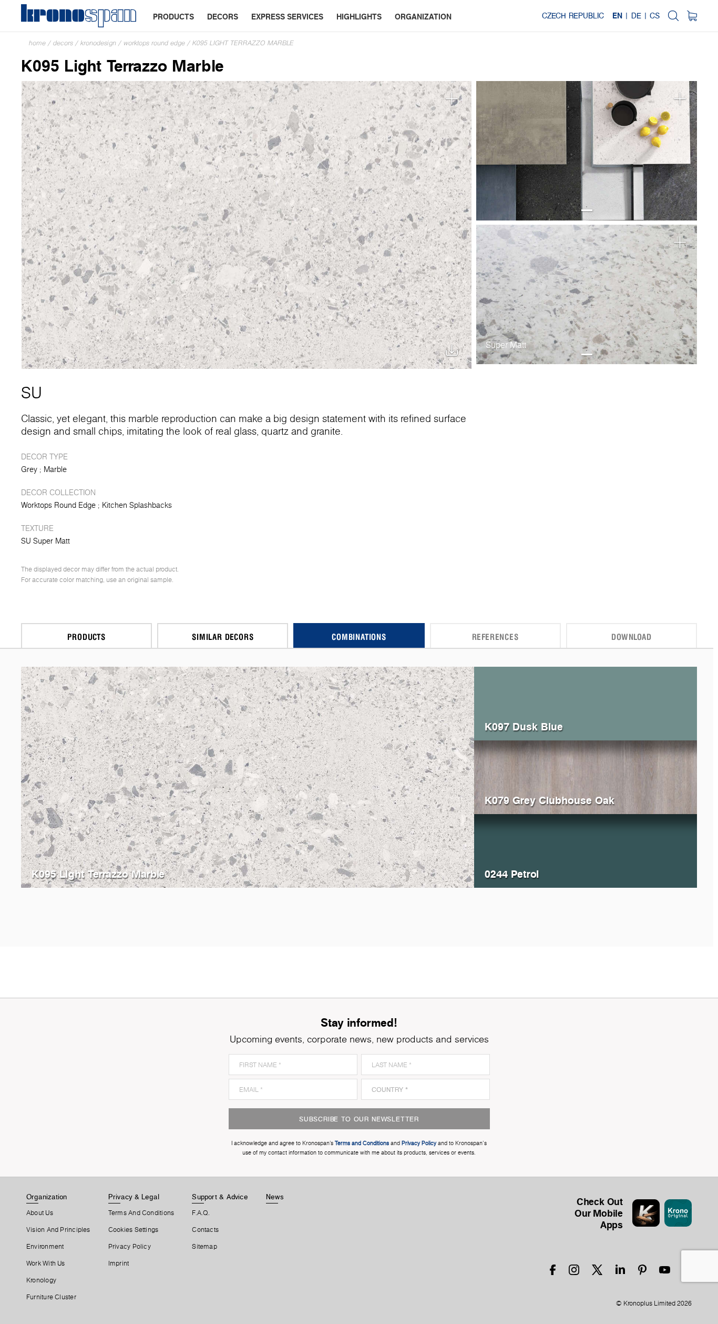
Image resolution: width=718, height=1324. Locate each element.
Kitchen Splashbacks (137, 505)
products (173, 16)
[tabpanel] (587, 150)
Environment (45, 1246)
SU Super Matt (45, 541)
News (275, 1196)
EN (617, 16)
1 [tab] (586, 210)
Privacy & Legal (133, 1196)
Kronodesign (98, 42)
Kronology (41, 1280)
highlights (359, 16)
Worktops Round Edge (154, 42)
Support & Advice (220, 1196)
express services (287, 16)
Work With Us (45, 1263)
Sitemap (204, 1246)
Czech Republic (573, 16)
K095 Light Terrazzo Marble (243, 42)
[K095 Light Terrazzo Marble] (247, 224)
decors (222, 16)
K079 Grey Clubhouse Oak (549, 800)
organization (423, 16)
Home (37, 42)
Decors (63, 42)
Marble (55, 469)
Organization (46, 1196)
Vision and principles (58, 1230)
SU (31, 393)
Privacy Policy (129, 1246)
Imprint (118, 1263)
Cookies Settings (133, 1230)
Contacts (205, 1230)
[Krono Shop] (692, 16)
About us (39, 1213)
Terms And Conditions (141, 1213)
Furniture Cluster (51, 1297)
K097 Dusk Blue (524, 726)
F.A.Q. (201, 1213)
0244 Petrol (512, 873)
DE (636, 16)
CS (655, 16)
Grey (29, 469)
